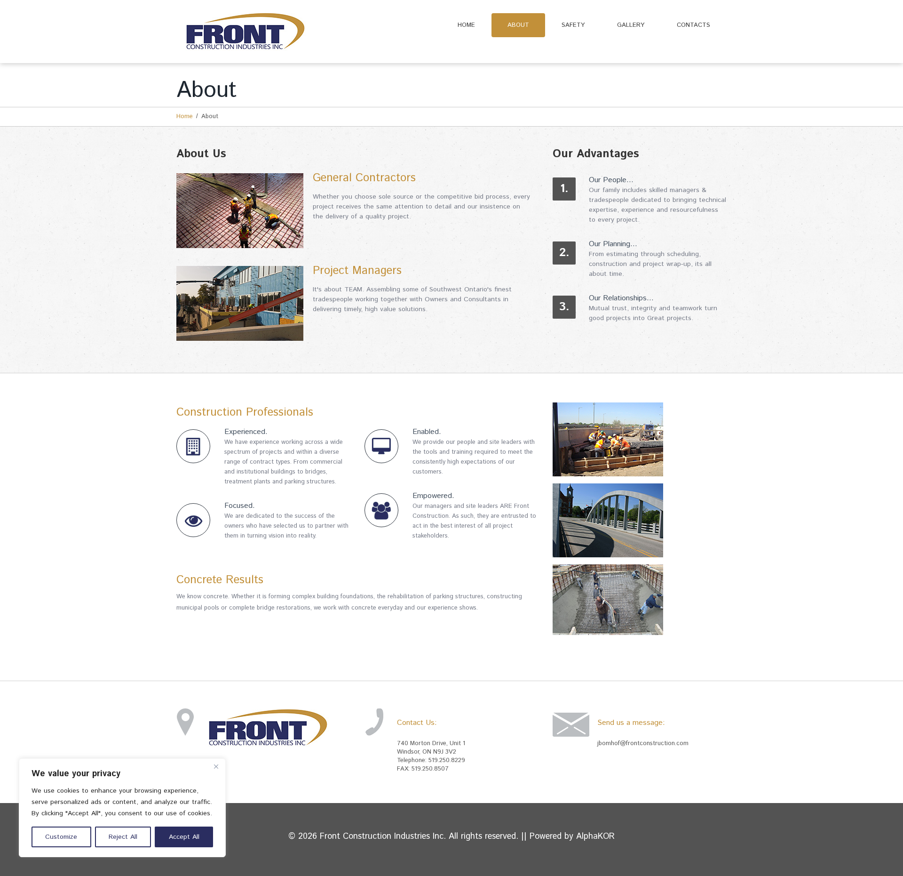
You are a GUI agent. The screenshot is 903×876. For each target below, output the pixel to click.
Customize (61, 837)
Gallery (630, 25)
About (518, 25)
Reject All (123, 837)
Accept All (184, 837)
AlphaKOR (595, 836)
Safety (573, 25)
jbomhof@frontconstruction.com (643, 743)
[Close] (216, 766)
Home (466, 25)
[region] (122, 807)
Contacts (693, 25)
